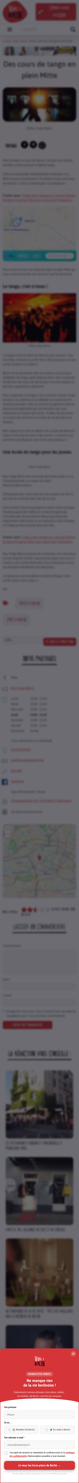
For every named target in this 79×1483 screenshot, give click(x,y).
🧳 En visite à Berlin (60, 1429)
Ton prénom (10, 1407)
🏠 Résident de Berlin (23, 1429)
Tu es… (7, 1422)
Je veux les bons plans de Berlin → (39, 1465)
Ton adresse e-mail (14, 1437)
